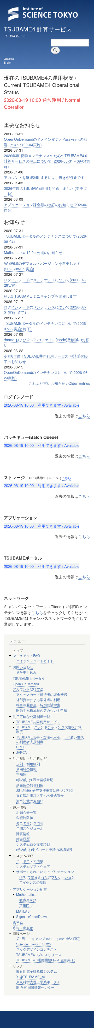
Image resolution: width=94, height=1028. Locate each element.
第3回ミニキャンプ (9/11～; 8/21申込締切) (48, 938)
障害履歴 (23, 838)
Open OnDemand (26, 683)
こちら (84, 415)
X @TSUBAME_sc (30, 976)
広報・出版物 (23, 927)
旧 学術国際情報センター (35, 987)
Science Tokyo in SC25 (33, 944)
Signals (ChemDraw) (31, 916)
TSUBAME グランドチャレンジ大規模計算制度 (48, 729)
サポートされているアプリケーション (45, 871)
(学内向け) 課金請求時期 (34, 779)
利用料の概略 (26, 769)
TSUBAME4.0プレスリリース (38, 954)
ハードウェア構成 (29, 860)
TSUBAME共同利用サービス (38, 721)
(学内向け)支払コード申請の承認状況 (44, 849)
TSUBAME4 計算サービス (38, 29)
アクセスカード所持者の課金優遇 (41, 694)
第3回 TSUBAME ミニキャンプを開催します (40, 296)
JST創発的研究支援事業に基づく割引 (44, 790)
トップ (18, 650)
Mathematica (26, 894)
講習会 (18, 922)
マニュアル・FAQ (26, 655)
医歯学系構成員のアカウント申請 (41, 710)
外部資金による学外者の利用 (38, 699)
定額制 (21, 774)
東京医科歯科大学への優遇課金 (40, 795)
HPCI (20, 746)
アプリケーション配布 (30, 889)
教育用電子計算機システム (36, 971)
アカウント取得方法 (28, 689)
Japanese (9, 59)
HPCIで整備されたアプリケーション (47, 877)
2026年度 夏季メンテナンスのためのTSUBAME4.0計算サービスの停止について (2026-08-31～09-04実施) (47, 161)
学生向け (26, 905)
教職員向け (27, 899)
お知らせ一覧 (26, 812)
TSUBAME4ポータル (29, 678)
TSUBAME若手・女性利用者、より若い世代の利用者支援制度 (50, 739)
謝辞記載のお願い (29, 800)
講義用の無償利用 (29, 785)
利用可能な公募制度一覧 (31, 716)
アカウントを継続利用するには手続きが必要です (44, 177)
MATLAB (23, 911)
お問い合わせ (23, 666)
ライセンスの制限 (32, 882)
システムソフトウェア (33, 866)
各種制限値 (24, 817)
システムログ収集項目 (33, 844)
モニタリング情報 (29, 823)
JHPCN (21, 752)
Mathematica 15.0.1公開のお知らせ (33, 252)
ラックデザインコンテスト (36, 949)
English (8, 62)
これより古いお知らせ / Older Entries (59, 383)
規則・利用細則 (28, 763)
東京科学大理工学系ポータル (38, 981)
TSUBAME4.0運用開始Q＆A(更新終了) (45, 959)
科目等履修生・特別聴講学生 (38, 704)
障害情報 (23, 833)
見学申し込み (26, 672)
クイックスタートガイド (35, 660)
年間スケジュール (29, 828)
